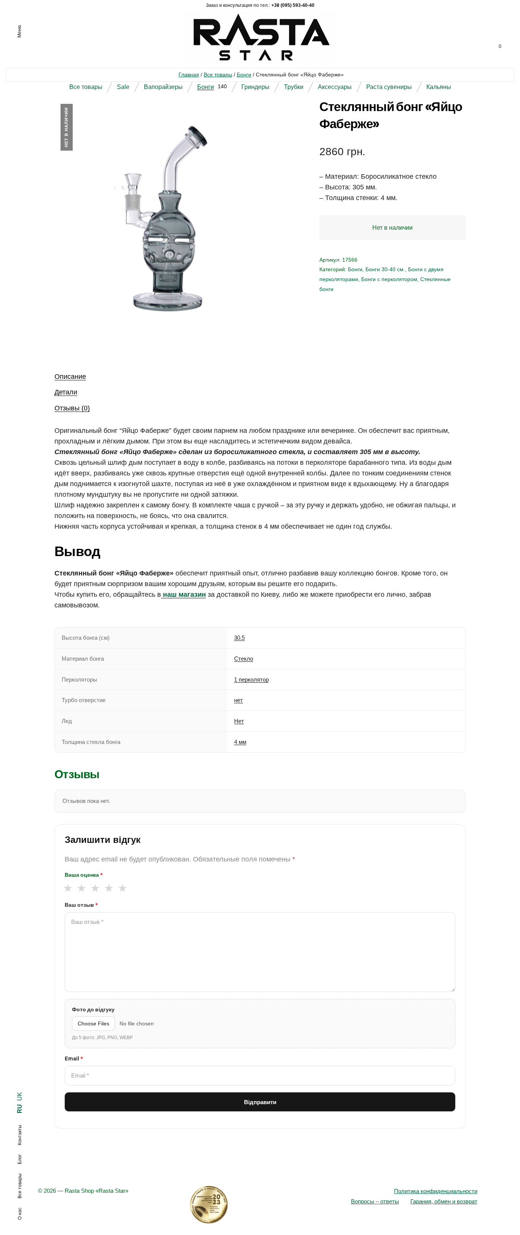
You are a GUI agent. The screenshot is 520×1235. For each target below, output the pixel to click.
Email (74, 1058)
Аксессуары (335, 87)
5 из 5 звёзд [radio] (122, 888)
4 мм (240, 742)
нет (238, 700)
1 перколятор (251, 679)
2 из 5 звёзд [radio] (81, 888)
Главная (189, 75)
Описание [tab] (70, 376)
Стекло (243, 658)
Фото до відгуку (93, 1009)
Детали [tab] (65, 392)
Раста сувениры (389, 87)
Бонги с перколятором (389, 279)
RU (19, 1108)
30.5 (239, 637)
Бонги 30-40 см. (385, 269)
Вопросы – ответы (375, 1201)
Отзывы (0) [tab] (72, 408)
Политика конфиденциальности (435, 1191)
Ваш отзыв (81, 904)
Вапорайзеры (163, 87)
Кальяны (438, 87)
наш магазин (183, 594)
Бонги (244, 75)
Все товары (218, 75)
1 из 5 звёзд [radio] (67, 888)
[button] (269, 117)
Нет (239, 721)
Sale (123, 87)
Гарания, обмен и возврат (443, 1201)
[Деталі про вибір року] (260, 1205)
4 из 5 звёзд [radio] (109, 888)
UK (19, 1096)
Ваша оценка (84, 874)
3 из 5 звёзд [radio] (95, 888)
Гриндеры (255, 87)
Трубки (293, 87)
